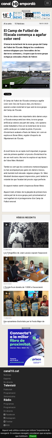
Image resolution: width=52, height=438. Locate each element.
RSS (7, 425)
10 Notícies (19, 24)
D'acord (33, 436)
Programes (9, 404)
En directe (8, 382)
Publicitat (8, 389)
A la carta (7, 24)
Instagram (10, 418)
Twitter (8, 421)
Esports (7, 378)
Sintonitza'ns (9, 396)
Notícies (7, 375)
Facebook (10, 414)
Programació (9, 393)
